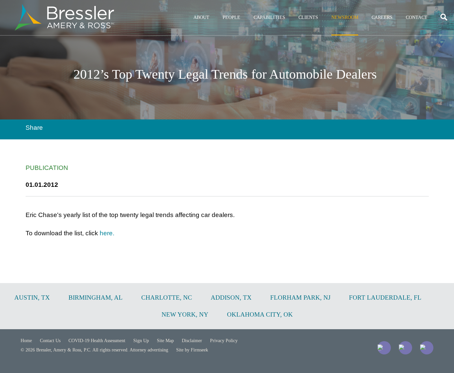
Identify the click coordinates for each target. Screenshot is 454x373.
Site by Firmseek (192, 349)
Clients (308, 17)
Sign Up (141, 340)
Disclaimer (192, 340)
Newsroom (344, 17)
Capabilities (269, 17)
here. (107, 233)
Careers (382, 17)
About (201, 17)
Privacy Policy (224, 340)
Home (26, 340)
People (231, 17)
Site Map (165, 340)
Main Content (203, 8)
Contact (416, 17)
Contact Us (50, 340)
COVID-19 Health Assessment (96, 340)
